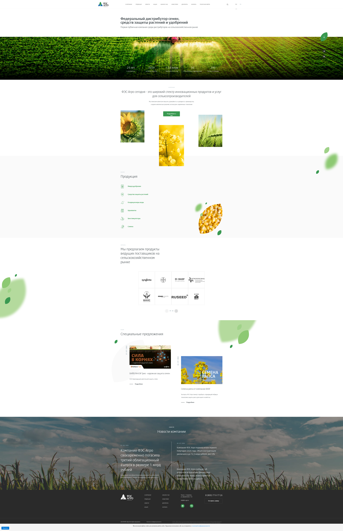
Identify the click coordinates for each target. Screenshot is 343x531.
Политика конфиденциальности (153, 521)
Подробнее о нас (171, 114)
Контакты (193, 4)
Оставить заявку (213, 501)
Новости (147, 4)
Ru (236, 4)
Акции (155, 4)
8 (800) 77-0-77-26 (213, 495)
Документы (185, 4)
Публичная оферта (205, 4)
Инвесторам (175, 4)
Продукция (139, 4)
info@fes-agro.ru (185, 500)
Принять (5, 528)
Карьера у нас (164, 4)
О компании (128, 4)
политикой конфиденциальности (201, 526)
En (240, 4)
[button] (176, 311)
